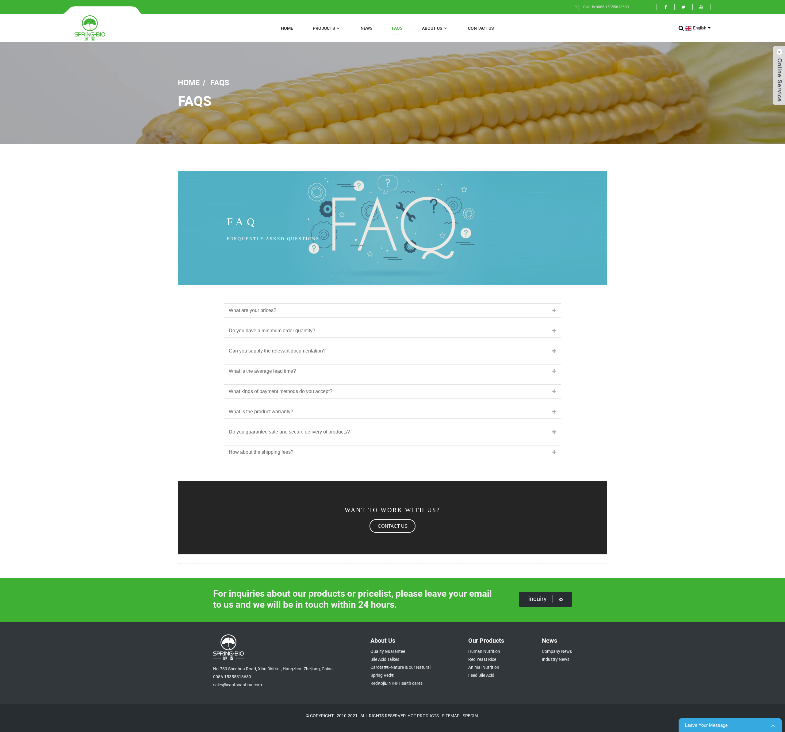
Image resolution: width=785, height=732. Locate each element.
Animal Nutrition (483, 667)
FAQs (397, 28)
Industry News (555, 659)
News (366, 28)
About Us (432, 28)
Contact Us (481, 28)
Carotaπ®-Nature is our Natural (400, 667)
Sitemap (451, 715)
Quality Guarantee (387, 651)
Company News (557, 651)
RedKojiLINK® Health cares (396, 683)
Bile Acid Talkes (384, 659)
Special (471, 715)
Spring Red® (382, 675)
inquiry (537, 599)
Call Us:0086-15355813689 (606, 7)
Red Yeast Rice (482, 659)
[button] (392, 526)
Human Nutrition (484, 651)
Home (287, 28)
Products (324, 28)
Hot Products (423, 715)
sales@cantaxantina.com (237, 684)
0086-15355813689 (232, 676)
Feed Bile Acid (481, 675)
